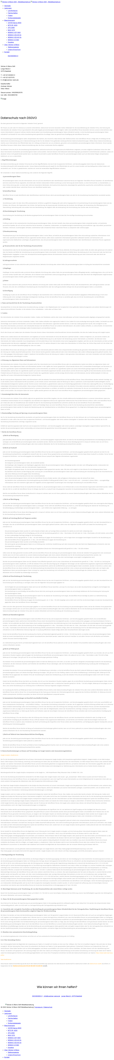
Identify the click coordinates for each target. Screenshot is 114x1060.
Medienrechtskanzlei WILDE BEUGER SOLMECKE (27, 966)
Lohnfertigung (12, 11)
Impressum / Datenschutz (43, 1007)
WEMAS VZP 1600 (14, 32)
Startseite (7, 6)
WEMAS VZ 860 (13, 40)
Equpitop (11, 42)
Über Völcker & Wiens (11, 45)
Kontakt (6, 52)
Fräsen (10, 15)
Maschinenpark (9, 20)
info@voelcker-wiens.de (51, 996)
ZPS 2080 (11, 28)
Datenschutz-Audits (96, 963)
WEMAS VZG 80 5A (14, 37)
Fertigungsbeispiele (14, 18)
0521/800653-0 (13, 56)
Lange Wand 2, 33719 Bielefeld (71, 996)
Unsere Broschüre (14, 49)
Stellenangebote (13, 47)
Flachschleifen (13, 13)
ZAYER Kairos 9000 (14, 23)
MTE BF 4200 (12, 25)
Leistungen (8, 8)
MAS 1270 (11, 30)
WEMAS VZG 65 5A (14, 35)
